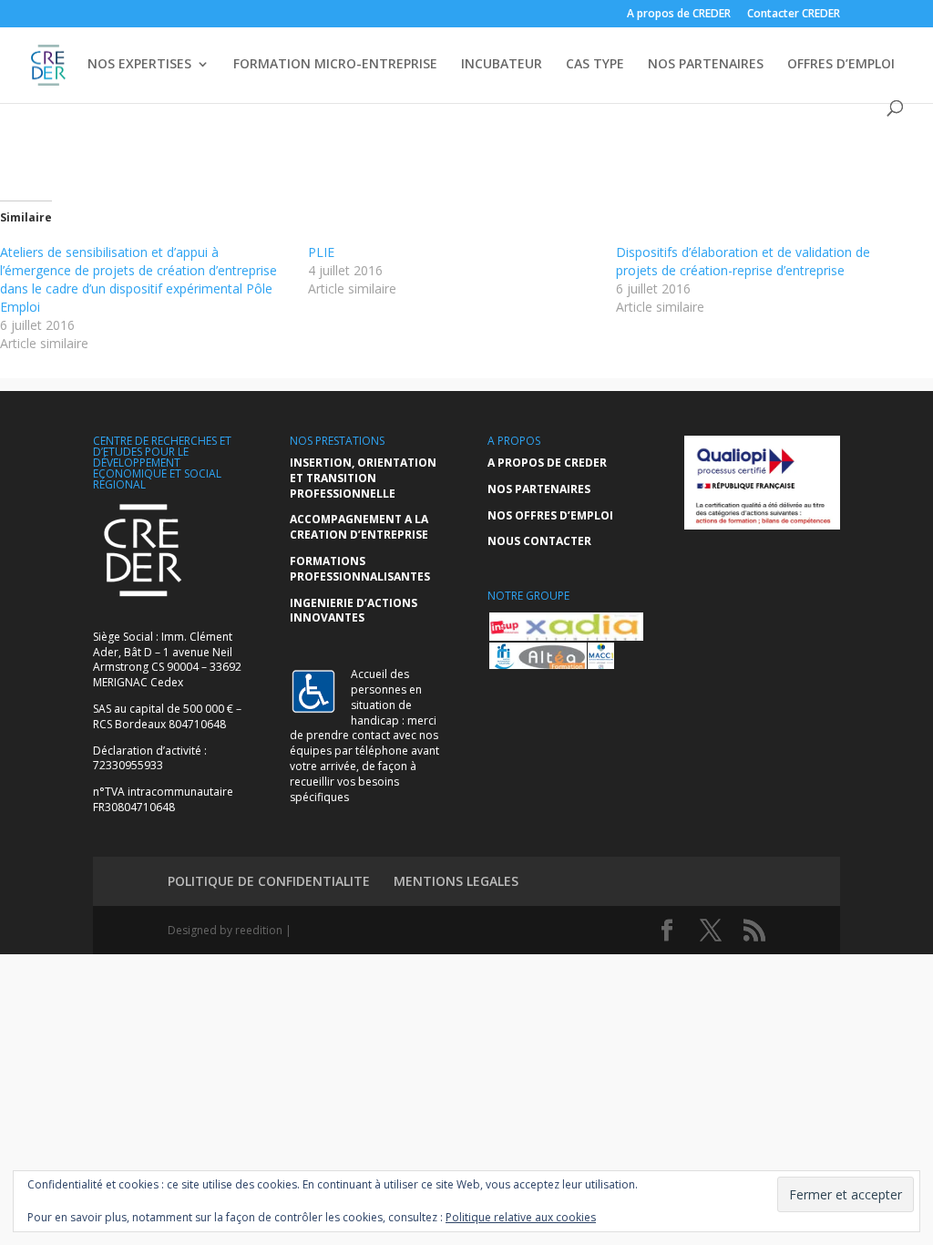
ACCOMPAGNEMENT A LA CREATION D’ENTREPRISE (359, 526)
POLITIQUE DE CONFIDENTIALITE (269, 881)
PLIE (321, 252)
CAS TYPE (595, 64)
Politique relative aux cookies (521, 1217)
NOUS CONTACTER (539, 541)
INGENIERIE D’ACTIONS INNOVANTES (353, 610)
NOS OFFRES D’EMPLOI (550, 515)
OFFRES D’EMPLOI (841, 64)
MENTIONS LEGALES (456, 881)
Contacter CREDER (793, 14)
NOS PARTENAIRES (706, 64)
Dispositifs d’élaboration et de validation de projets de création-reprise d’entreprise (743, 261)
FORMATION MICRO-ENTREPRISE (335, 64)
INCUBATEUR (501, 64)
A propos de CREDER (679, 14)
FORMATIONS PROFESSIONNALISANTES (360, 568)
